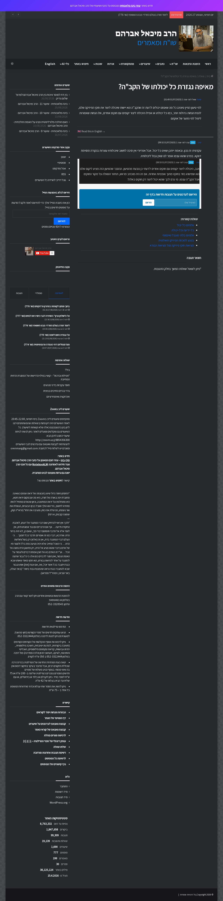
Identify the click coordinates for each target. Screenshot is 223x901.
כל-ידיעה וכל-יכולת (182, 230)
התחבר (64, 786)
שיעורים (145, 64)
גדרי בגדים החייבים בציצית (56, 391)
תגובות (19, 293)
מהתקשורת (127, 64)
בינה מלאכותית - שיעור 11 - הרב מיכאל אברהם (43, 104)
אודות (110, 64)
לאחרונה (59, 293)
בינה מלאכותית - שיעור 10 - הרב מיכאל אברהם (43, 113)
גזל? (67, 370)
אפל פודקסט (59, 168)
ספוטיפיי (61, 163)
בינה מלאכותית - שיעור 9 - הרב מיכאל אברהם (43, 131)
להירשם (61, 221)
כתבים (161, 64)
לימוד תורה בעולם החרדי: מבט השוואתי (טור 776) (143, 15)
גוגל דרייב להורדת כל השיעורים (50, 180)
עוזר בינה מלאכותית (130, 6)
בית (209, 76)
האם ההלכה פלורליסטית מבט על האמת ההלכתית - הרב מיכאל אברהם (40, 124)
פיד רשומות (61, 792)
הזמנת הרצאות (191, 64)
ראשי (208, 64)
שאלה (201, 76)
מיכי (199, 142)
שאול (199, 99)
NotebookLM (40, 464)
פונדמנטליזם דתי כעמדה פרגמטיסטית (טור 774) (47, 344)
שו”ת (175, 64)
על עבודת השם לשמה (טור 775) (55, 334)
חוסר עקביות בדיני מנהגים (57, 385)
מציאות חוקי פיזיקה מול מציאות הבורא (172, 245)
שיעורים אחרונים (62, 85)
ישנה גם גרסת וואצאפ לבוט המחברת (51, 473)
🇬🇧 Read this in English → (91, 131)
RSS (63, 174)
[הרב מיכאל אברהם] (161, 39)
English (50, 64)
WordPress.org (59, 802)
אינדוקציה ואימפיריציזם (58, 396)
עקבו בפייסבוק (63, 266)
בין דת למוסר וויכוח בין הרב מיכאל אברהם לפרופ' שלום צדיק (42, 96)
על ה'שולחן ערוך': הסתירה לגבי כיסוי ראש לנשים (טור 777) (43, 315)
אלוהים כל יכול (185, 225)
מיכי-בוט (65, 460)
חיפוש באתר (81, 64)
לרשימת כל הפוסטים (55, 758)
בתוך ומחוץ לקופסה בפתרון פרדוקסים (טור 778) (47, 306)
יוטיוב (63, 157)
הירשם (148, 202)
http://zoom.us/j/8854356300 (52, 440)
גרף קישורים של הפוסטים (53, 764)
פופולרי (38, 293)
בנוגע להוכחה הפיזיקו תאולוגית (176, 240)
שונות (98, 64)
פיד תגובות (62, 797)
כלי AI (65, 64)
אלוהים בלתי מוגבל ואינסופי (178, 235)
